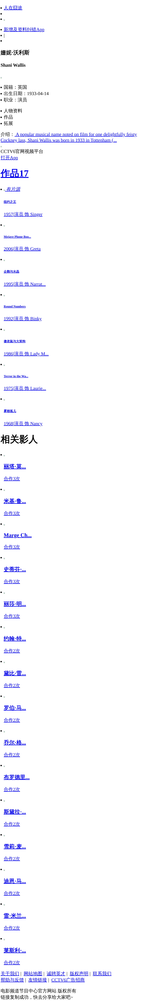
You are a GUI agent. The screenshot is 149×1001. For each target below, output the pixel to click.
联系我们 (102, 973)
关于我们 (10, 973)
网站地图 (33, 973)
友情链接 (37, 979)
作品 (15, 173)
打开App (9, 157)
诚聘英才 (56, 973)
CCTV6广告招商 (68, 979)
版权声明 (79, 973)
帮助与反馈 (12, 979)
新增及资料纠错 (24, 29)
